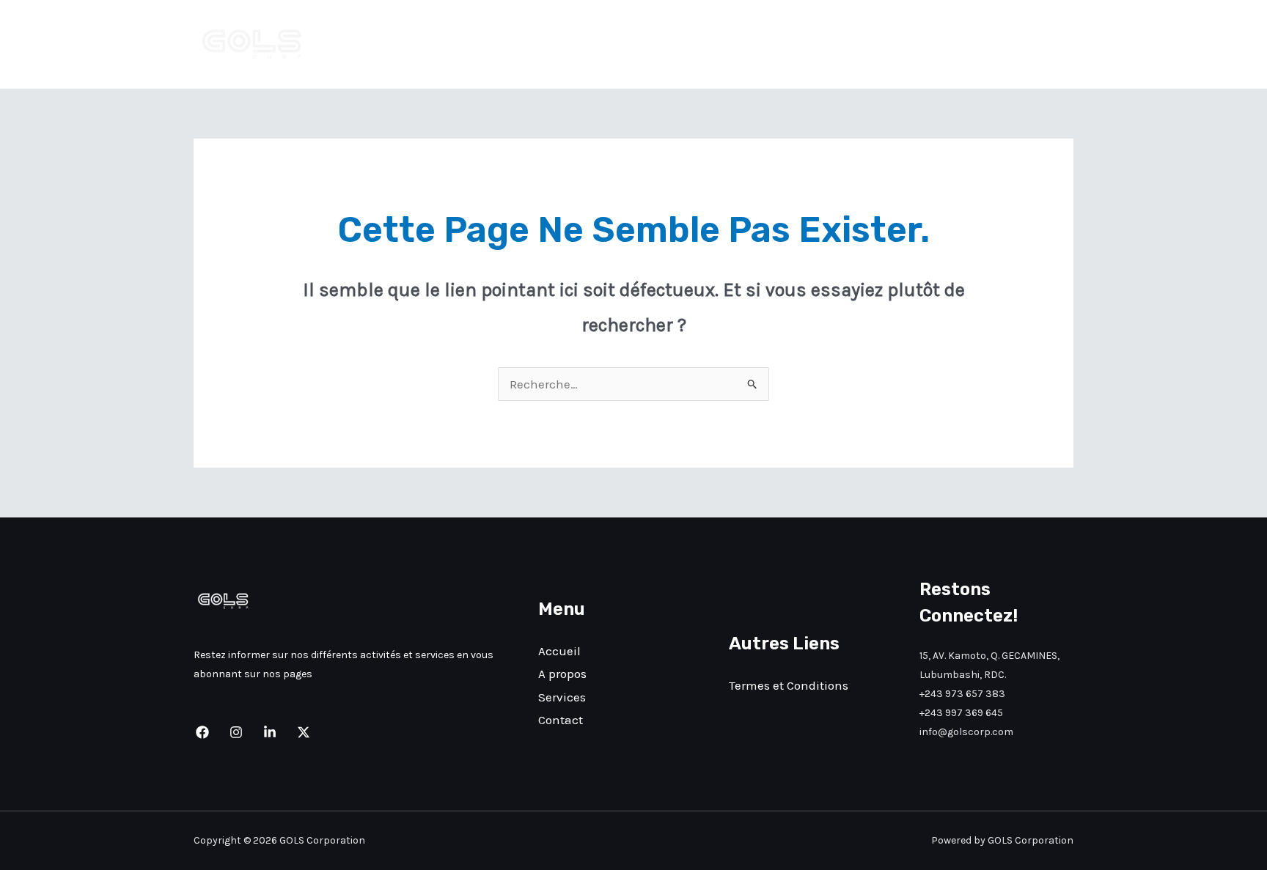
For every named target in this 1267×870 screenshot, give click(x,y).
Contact (1038, 44)
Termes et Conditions (788, 685)
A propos (894, 44)
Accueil (824, 44)
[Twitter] (303, 732)
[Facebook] (202, 732)
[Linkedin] (270, 732)
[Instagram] (236, 732)
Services (967, 44)
